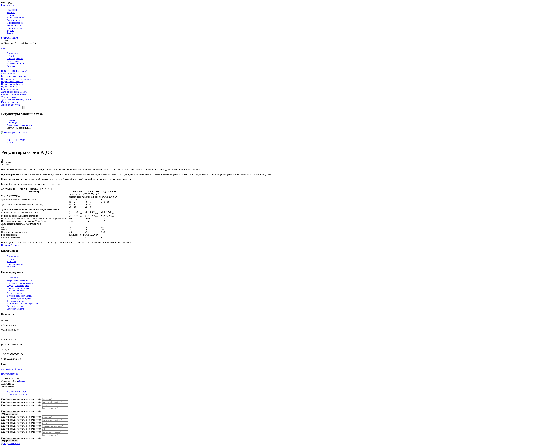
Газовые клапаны (15, 293)
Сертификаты (13, 61)
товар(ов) (21, 71)
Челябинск (12, 10)
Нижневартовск (15, 23)
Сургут (10, 15)
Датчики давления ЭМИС (19, 296)
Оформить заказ (9, 414)
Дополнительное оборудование (22, 303)
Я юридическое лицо (17, 394)
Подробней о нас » (10, 245)
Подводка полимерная (18, 285)
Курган (10, 30)
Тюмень (11, 12)
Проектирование (15, 58)
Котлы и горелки (15, 306)
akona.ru (22, 381)
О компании (13, 53)
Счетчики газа (14, 277)
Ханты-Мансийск (15, 17)
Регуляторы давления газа (19, 280)
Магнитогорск (14, 25)
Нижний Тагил (14, 28)
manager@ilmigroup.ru (11, 369)
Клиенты (11, 261)
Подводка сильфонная (18, 288)
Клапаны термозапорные (19, 298)
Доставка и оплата (16, 63)
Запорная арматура (16, 309)
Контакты (12, 66)
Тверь (10, 33)
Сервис (10, 56)
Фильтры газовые (15, 301)
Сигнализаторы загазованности (22, 283)
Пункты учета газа (16, 290)
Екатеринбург (14, 20)
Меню (4, 48)
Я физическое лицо (16, 391)
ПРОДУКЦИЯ (8, 71)
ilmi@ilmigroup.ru (9, 374)
